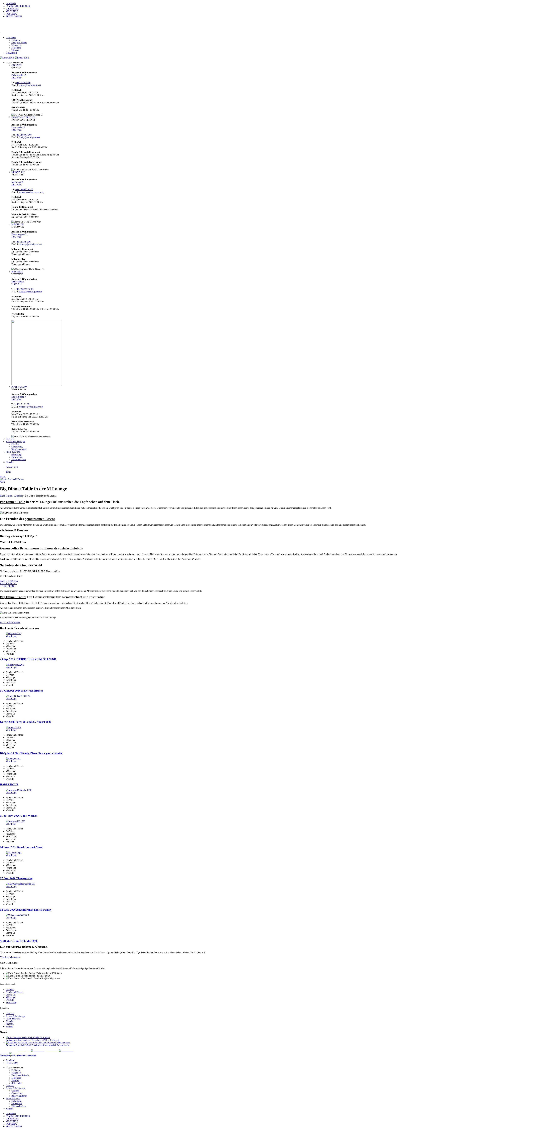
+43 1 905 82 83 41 (24, 189)
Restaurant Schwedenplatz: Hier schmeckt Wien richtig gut (32, 1040)
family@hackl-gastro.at (29, 137)
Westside (15, 50)
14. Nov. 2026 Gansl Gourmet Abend (21, 847)
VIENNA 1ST (18, 172)
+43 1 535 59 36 (22, 82)
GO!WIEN (16, 65)
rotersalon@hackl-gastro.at (31, 407)
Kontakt (9, 1026)
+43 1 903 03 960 (23, 135)
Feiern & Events (13, 1018)
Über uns (10, 1013)
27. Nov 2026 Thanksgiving (16, 878)
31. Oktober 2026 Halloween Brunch (21, 690)
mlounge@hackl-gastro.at (30, 244)
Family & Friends (19, 42)
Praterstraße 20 (18, 127)
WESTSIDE (17, 271)
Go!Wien (15, 40)
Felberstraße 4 (17, 281)
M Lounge (16, 48)
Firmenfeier (16, 457)
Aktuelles (18, 496)
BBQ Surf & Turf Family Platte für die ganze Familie (31, 753)
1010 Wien (16, 77)
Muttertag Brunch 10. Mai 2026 (19, 940)
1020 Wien (16, 130)
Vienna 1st (16, 45)
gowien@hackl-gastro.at (30, 85)
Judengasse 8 (17, 182)
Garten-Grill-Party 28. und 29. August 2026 (25, 721)
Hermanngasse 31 (19, 234)
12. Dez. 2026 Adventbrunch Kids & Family (26, 909)
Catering (15, 444)
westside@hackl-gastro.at (30, 291)
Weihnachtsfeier (18, 459)
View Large (11, 636)
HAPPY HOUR (9, 784)
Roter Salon (11, 1002)
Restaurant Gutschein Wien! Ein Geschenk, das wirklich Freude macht (37, 1045)
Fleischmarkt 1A (18, 75)
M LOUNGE (17, 224)
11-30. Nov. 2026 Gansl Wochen (18, 815)
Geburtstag (16, 454)
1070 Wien (16, 237)
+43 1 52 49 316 (22, 241)
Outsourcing (17, 446)
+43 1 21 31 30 (22, 404)
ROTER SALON (19, 387)
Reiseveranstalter (19, 449)
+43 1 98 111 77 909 (24, 289)
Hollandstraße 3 (18, 397)
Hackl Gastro (6, 496)
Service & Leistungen (15, 1016)
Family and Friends (14, 992)
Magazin (10, 1024)
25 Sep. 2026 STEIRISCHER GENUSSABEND (28, 659)
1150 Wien (16, 284)
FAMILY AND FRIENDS (23, 117)
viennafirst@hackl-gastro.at (31, 192)
